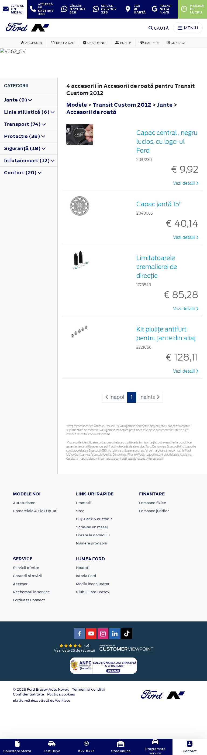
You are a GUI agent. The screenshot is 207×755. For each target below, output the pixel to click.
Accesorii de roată (91, 112)
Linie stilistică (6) (27, 112)
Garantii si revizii (27, 575)
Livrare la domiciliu (93, 535)
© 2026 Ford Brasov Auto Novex (41, 689)
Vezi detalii (184, 183)
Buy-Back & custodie (94, 519)
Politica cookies (61, 694)
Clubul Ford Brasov (92, 592)
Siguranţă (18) (23, 148)
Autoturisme (24, 502)
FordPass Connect (29, 600)
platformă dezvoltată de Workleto (41, 700)
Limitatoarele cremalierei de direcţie (156, 266)
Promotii (83, 502)
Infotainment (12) (27, 160)
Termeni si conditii (88, 689)
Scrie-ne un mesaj (92, 527)
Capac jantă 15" (159, 204)
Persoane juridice (154, 510)
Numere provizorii (91, 543)
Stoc (80, 510)
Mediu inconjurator (92, 583)
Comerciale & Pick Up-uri (35, 510)
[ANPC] (103, 665)
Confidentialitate (28, 694)
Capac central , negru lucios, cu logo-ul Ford (167, 141)
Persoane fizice (152, 502)
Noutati (82, 567)
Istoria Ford (86, 575)
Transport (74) (23, 124)
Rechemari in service (31, 592)
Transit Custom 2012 (122, 104)
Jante (165, 104)
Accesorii (21, 583)
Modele (76, 104)
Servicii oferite (26, 567)
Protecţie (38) (22, 136)
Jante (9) (16, 100)
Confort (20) (21, 172)
